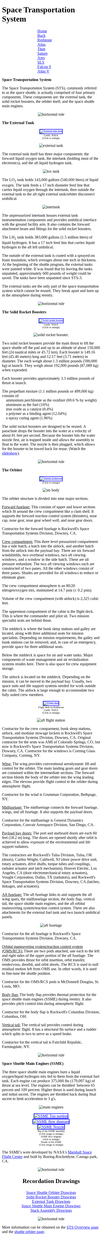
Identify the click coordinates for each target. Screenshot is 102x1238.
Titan (41, 49)
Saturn (42, 53)
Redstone (44, 40)
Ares (41, 58)
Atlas (41, 44)
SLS (40, 62)
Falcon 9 (44, 67)
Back (41, 35)
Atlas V (43, 71)
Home (42, 31)
